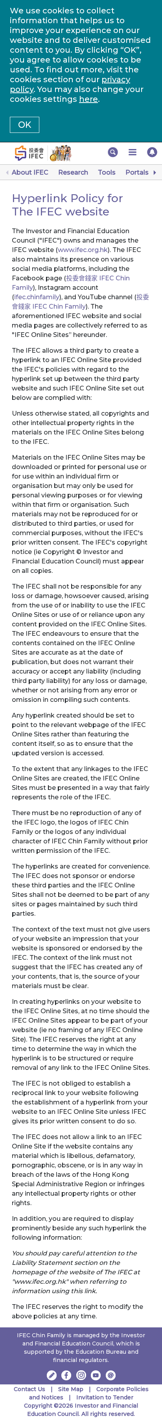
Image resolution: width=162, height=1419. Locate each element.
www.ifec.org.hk (83, 250)
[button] (113, 152)
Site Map (70, 1389)
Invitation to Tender (104, 1397)
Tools (107, 172)
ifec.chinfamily (36, 297)
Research (73, 172)
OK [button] (24, 125)
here (88, 99)
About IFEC (30, 172)
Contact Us (29, 1389)
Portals (137, 172)
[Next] (154, 173)
